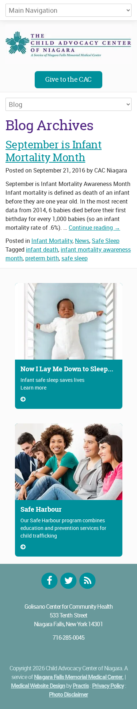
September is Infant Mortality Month (53, 150)
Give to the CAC (68, 79)
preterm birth (42, 258)
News (82, 241)
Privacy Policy (108, 686)
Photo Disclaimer (68, 694)
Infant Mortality (51, 241)
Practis (81, 686)
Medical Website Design (38, 686)
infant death (42, 249)
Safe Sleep (105, 241)
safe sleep (74, 258)
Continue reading (94, 228)
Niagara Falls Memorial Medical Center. (78, 677)
